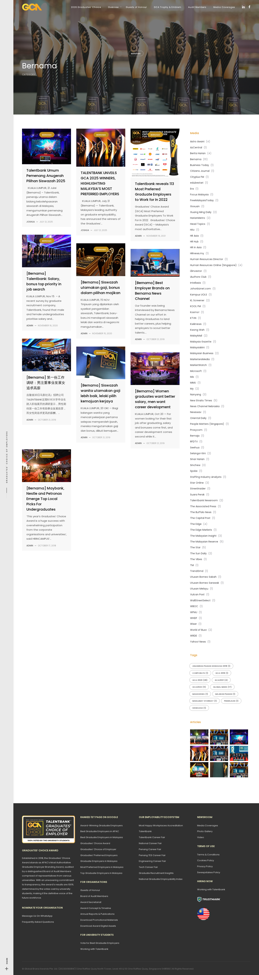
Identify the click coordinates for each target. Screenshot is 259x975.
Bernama (136, 53)
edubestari (196, 182)
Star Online (197, 483)
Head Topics (197, 224)
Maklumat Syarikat (204, 700)
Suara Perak (197, 494)
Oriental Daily (198, 418)
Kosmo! (194, 312)
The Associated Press (203, 506)
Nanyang (195, 394)
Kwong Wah (197, 330)
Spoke (194, 471)
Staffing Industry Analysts (205, 477)
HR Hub (194, 241)
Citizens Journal (199, 171)
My (192, 388)
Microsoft (196, 371)
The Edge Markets (201, 530)
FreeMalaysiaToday (202, 200)
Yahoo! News (198, 641)
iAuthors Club (198, 277)
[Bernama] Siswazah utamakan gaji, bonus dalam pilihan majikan (100, 287)
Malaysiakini (197, 347)
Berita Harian (198, 153)
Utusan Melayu (199, 588)
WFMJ (193, 612)
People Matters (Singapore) (207, 424)
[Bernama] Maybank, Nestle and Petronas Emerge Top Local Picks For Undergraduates (45, 499)
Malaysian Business (201, 353)
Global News (222, 687)
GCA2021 (221, 680)
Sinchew (195, 465)
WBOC (194, 606)
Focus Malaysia (199, 194)
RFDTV (194, 441)
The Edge (196, 524)
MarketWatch (198, 365)
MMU (193, 382)
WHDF (193, 618)
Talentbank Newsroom (204, 500)
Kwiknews (196, 324)
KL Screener (197, 300)
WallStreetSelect (200, 600)
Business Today (199, 165)
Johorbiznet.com (200, 288)
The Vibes (196, 559)
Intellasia (195, 283)
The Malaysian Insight (203, 536)
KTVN (193, 318)
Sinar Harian (197, 459)
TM (192, 565)
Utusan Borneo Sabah (203, 577)
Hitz (192, 230)
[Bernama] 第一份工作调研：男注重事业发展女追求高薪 (45, 382)
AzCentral (196, 147)
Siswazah (199, 707)
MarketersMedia (200, 359)
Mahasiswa (200, 694)
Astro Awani (197, 141)
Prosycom (196, 430)
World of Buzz (198, 630)
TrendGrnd (196, 571)
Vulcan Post (197, 594)
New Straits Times (201, 400)
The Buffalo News (200, 512)
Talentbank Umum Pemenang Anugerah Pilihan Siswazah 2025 (45, 175)
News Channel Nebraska (205, 406)
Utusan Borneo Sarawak (204, 583)
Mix (192, 377)
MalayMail (196, 335)
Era (192, 188)
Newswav (195, 412)
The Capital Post (200, 518)
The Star (195, 547)
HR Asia (194, 235)
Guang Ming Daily (200, 212)
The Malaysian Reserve (204, 541)
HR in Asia (196, 247)
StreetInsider (198, 488)
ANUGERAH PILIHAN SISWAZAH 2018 (211, 666)
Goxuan (195, 206)
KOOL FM (195, 306)
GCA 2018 (221, 673)
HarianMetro (197, 218)
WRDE (193, 635)
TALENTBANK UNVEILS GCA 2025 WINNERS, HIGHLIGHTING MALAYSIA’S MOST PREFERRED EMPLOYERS (100, 183)
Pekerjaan (231, 700)
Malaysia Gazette (200, 341)
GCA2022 (199, 687)
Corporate (200, 673)
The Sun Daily (198, 553)
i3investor (196, 271)
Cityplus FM (197, 177)
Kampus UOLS (198, 294)
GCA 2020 (199, 680)
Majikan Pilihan (225, 694)
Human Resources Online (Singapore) (213, 265)
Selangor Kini (198, 453)
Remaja (194, 435)
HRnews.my (197, 253)
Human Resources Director (206, 259)
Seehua (194, 447)
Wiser (193, 624)
